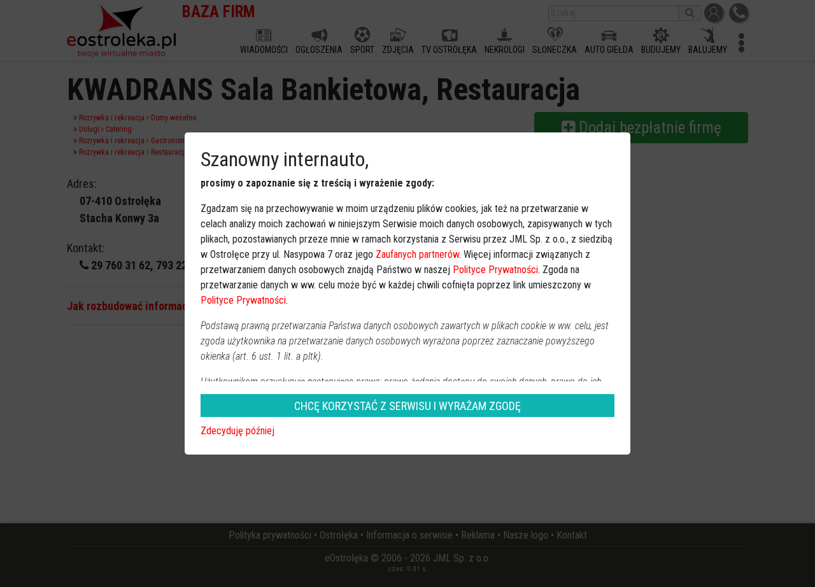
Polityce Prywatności (495, 270)
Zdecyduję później (237, 431)
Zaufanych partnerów (417, 254)
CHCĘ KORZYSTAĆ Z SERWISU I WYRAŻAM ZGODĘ (407, 406)
